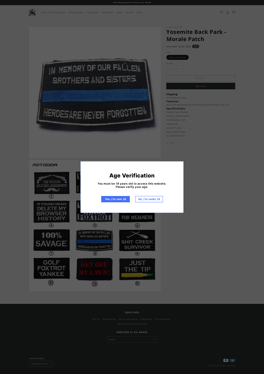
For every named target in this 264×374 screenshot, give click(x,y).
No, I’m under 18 (149, 199)
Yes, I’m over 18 (115, 199)
